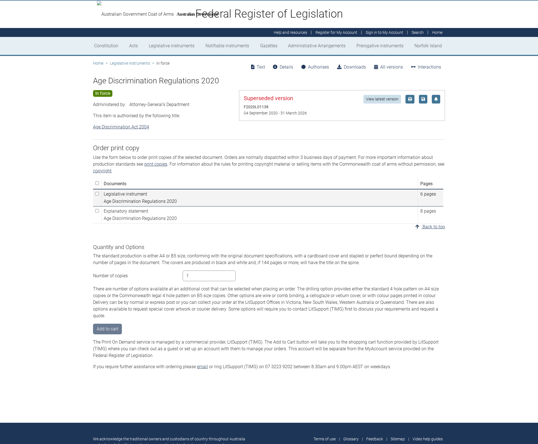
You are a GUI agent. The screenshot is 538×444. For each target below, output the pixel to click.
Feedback (374, 439)
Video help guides (427, 439)
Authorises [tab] (318, 67)
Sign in (384, 32)
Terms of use (325, 439)
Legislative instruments (171, 45)
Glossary (351, 439)
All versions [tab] (391, 67)
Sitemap (398, 439)
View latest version (382, 99)
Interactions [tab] (429, 67)
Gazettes (268, 45)
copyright (102, 170)
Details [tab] (286, 67)
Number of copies (110, 275)
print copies (155, 164)
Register (336, 32)
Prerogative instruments (380, 45)
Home (98, 63)
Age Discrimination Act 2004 (121, 127)
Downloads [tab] (355, 67)
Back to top (433, 226)
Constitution (106, 45)
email (202, 366)
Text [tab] (261, 67)
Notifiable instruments (227, 45)
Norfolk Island (428, 45)
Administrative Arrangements (316, 45)
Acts (133, 45)
